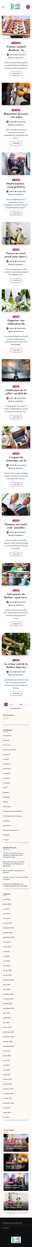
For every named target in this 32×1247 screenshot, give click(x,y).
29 (21, 704)
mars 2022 (6, 1075)
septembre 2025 (8, 937)
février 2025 (7, 970)
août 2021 (6, 1108)
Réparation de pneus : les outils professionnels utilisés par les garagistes (13, 864)
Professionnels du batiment (12, 811)
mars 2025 (6, 966)
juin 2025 (6, 951)
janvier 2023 (7, 1027)
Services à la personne (10, 830)
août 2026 (6, 899)
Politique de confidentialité (12, 1223)
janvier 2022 (7, 1084)
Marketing (6, 797)
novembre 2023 (8, 999)
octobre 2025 (7, 932)
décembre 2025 (8, 928)
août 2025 (6, 942)
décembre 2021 (8, 1089)
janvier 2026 (7, 923)
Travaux (6, 840)
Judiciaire (6, 783)
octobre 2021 (7, 1098)
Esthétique (7, 769)
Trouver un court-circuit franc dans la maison (16, 256)
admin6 (12, 54)
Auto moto (16, 110)
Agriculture (7, 735)
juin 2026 (6, 909)
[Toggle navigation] (3, 7)
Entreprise (6, 764)
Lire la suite (16, 73)
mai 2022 (6, 1065)
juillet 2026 (7, 904)
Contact (6, 1228)
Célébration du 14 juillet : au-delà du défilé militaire (16, 393)
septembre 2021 (8, 1103)
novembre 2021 (8, 1093)
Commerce (6, 754)
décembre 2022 (8, 1032)
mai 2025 (6, 956)
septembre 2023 (8, 1008)
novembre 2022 (8, 1037)
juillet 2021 (7, 1112)
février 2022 (7, 1079)
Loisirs (5, 788)
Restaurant (16, 43)
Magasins (6, 792)
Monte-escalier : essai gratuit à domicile (16, 187)
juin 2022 (6, 1060)
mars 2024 (6, 989)
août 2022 (6, 1051)
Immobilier (6, 773)
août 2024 (6, 985)
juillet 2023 (7, 1018)
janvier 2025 (7, 975)
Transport (6, 835)
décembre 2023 (8, 994)
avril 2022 (6, 1070)
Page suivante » (16, 708)
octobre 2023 (7, 1003)
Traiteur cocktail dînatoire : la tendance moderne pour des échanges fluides (13, 855)
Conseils (16, 249)
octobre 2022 (7, 1041)
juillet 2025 (7, 947)
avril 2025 (6, 961)
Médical (5, 802)
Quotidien (16, 180)
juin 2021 (6, 1117)
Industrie (6, 778)
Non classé (6, 806)
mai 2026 (6, 913)
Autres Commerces (9, 750)
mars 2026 (6, 918)
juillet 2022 (7, 1056)
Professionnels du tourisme (12, 816)
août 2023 (6, 1013)
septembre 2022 (8, 1046)
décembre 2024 (8, 980)
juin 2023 (6, 1022)
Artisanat (6, 740)
